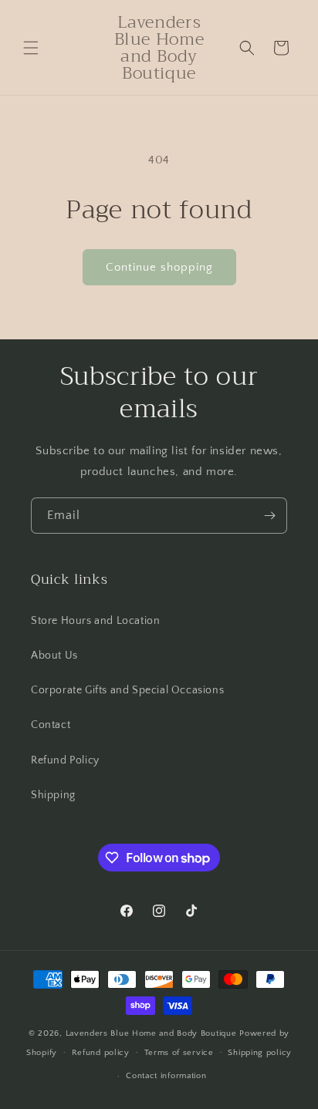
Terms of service (179, 1052)
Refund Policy (65, 760)
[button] (31, 48)
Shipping (53, 795)
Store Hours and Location (95, 621)
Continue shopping (159, 267)
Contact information (166, 1075)
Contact (50, 725)
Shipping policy (260, 1052)
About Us (54, 655)
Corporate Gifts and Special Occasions (127, 690)
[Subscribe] (269, 515)
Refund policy (101, 1052)
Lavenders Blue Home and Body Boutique (153, 1033)
